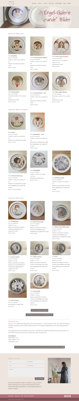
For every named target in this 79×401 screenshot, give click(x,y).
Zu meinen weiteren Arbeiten (39, 310)
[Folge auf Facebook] (65, 396)
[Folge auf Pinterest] (70, 396)
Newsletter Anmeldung (29, 395)
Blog (64, 3)
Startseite (34, 3)
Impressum (17, 395)
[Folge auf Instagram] (67, 396)
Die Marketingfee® (17, 399)
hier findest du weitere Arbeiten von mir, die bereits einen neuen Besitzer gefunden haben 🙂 (39, 347)
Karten (45, 3)
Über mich (51, 3)
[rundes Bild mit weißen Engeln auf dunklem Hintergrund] (61, 54)
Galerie (39, 3)
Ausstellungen (58, 3)
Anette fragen (39, 378)
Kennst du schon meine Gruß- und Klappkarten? (39, 314)
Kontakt (69, 3)
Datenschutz (11, 395)
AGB (22, 395)
